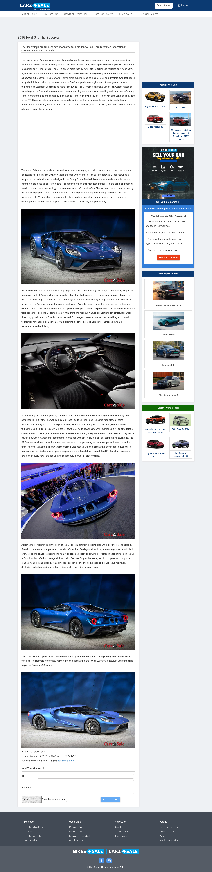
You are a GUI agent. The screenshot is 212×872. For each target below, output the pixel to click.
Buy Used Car (50, 14)
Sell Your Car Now (168, 257)
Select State (163, 5)
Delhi (71, 840)
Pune (80, 827)
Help (162, 827)
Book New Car (121, 827)
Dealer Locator (121, 836)
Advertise (164, 836)
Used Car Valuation (32, 840)
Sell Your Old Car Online (168, 202)
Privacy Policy (172, 840)
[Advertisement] (106, 26)
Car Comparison (121, 831)
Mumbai (72, 827)
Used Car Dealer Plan (76, 14)
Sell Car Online (29, 14)
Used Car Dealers (103, 14)
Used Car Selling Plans (33, 827)
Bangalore (73, 836)
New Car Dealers (149, 14)
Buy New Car (126, 14)
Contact (173, 831)
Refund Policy (172, 827)
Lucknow (79, 840)
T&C (162, 840)
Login (184, 5)
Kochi (80, 831)
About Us (164, 831)
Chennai (72, 831)
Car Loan (28, 831)
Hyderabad (85, 836)
